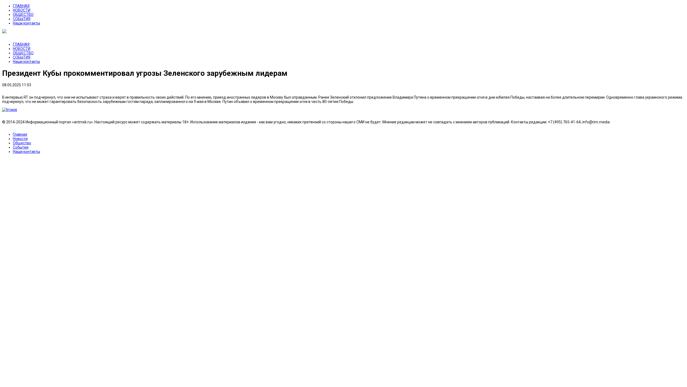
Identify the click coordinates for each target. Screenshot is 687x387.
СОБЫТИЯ (21, 19)
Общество (22, 143)
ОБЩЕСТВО (23, 14)
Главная (20, 134)
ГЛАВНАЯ (21, 6)
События (20, 147)
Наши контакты (26, 23)
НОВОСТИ (21, 10)
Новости (20, 139)
